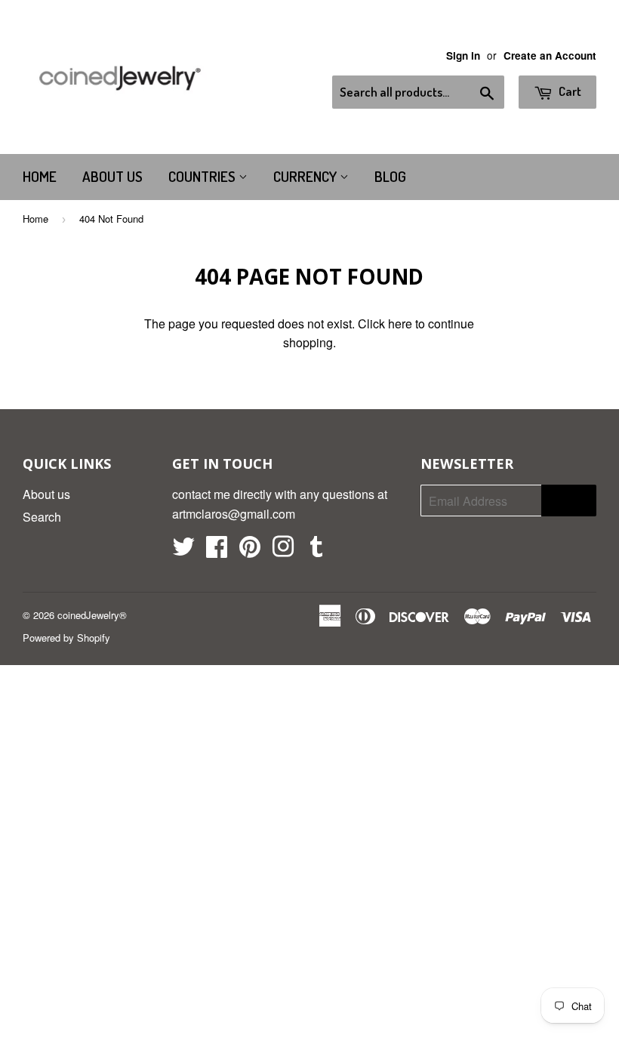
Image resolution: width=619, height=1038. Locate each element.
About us (112, 176)
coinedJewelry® (92, 615)
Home (40, 176)
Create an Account (550, 55)
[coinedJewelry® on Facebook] (216, 550)
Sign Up (569, 501)
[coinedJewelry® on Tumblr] (316, 550)
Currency (306, 176)
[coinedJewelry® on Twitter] (183, 550)
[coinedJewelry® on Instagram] (283, 550)
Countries (203, 176)
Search (42, 516)
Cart (568, 91)
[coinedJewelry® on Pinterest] (250, 550)
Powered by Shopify (66, 637)
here (400, 323)
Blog (390, 176)
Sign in (463, 55)
